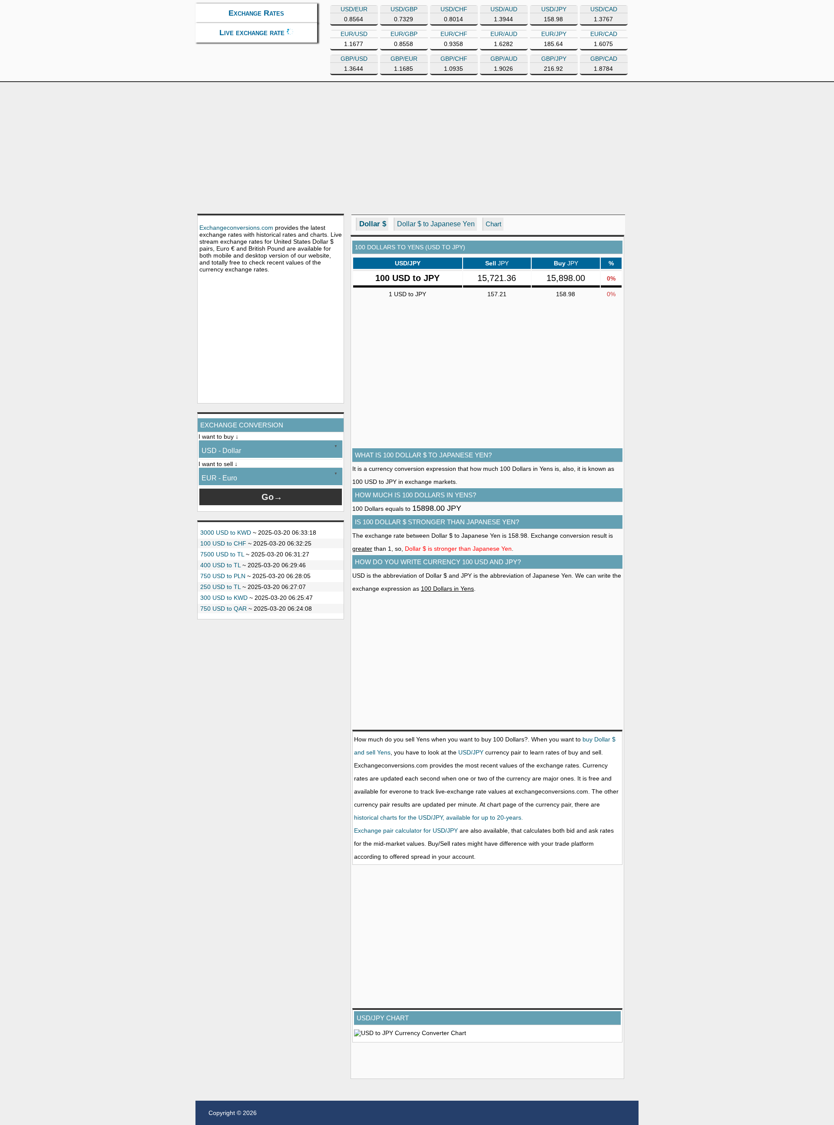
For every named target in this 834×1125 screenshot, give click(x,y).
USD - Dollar (221, 450)
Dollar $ (372, 224)
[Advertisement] (417, 147)
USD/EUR (354, 9)
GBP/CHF (453, 58)
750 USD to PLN (222, 575)
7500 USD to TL (222, 554)
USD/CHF (453, 9)
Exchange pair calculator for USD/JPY (406, 830)
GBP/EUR (404, 58)
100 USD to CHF (223, 543)
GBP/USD (354, 58)
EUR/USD (354, 33)
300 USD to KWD (224, 597)
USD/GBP (404, 9)
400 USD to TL (220, 565)
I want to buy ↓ (218, 436)
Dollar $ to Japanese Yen (436, 224)
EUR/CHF (453, 33)
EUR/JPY (553, 33)
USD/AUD (503, 9)
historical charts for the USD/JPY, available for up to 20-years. (438, 817)
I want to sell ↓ (218, 463)
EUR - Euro (219, 478)
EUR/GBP (404, 33)
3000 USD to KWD (225, 532)
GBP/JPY (553, 58)
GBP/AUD (503, 58)
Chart (493, 224)
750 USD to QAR (223, 608)
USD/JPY (553, 9)
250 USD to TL (220, 586)
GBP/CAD (603, 58)
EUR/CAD (603, 33)
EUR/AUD (503, 33)
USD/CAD (603, 9)
